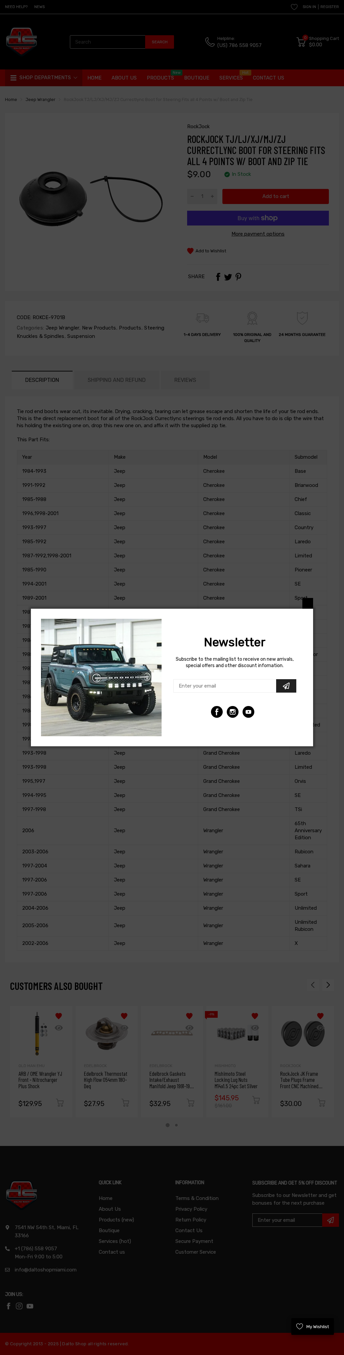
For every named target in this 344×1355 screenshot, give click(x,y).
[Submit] (286, 686)
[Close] (307, 603)
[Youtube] (233, 712)
